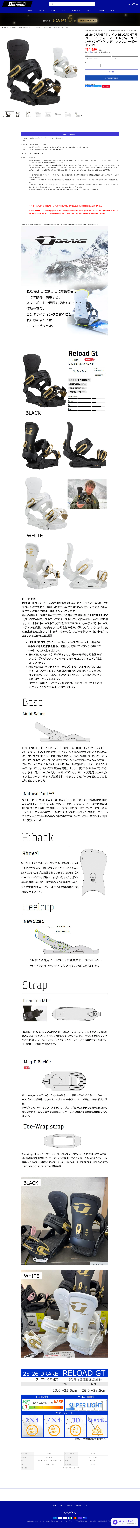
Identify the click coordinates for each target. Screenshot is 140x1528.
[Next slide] (81, 116)
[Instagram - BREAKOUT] (65, 1513)
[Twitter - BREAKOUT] (75, 1513)
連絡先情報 (93, 1521)
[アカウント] (129, 4)
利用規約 (77, 1521)
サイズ (86, 55)
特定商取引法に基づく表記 (105, 1521)
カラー (113, 55)
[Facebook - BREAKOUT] (71, 1513)
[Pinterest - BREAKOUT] (68, 1513)
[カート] (137, 4)
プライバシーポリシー (67, 1521)
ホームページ (5, 27)
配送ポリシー (84, 1521)
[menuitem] (9, 115)
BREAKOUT (35, 1521)
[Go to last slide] (3, 116)
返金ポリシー (56, 1521)
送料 (90, 52)
